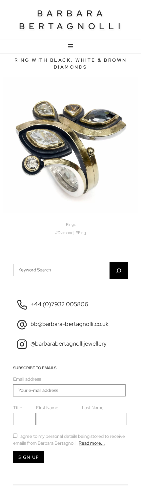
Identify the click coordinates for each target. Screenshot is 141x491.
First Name (47, 408)
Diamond (65, 232)
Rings (70, 224)
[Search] (119, 270)
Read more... (92, 443)
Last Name (93, 408)
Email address (27, 379)
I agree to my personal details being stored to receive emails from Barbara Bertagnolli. (69, 439)
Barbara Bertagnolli (71, 20)
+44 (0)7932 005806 (59, 304)
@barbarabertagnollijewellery (68, 343)
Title (17, 408)
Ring (82, 232)
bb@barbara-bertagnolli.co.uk (69, 324)
